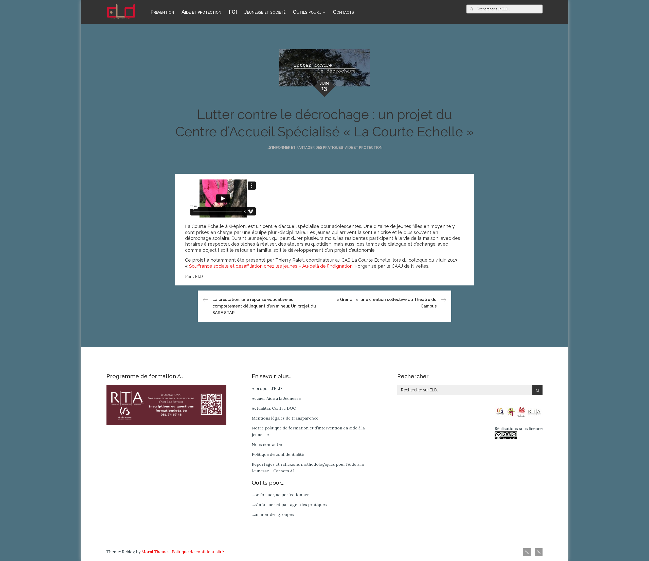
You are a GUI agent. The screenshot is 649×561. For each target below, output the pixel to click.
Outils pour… (307, 12)
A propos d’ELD (267, 388)
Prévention (162, 12)
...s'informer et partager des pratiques (305, 148)
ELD (199, 276)
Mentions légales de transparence (285, 418)
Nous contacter (267, 444)
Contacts (343, 12)
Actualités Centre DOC (274, 408)
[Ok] (471, 9)
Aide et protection (201, 12)
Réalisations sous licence (519, 428)
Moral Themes (155, 551)
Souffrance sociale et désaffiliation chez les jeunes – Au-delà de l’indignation (271, 266)
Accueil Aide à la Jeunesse (276, 398)
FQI (233, 12)
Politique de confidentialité (278, 454)
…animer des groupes (273, 514)
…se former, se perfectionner (280, 494)
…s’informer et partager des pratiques (289, 504)
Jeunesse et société (264, 12)
